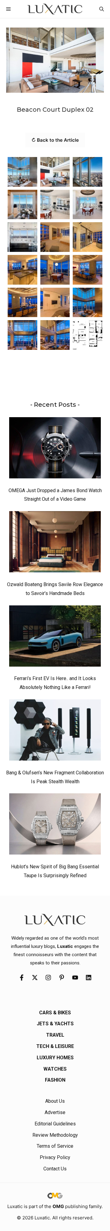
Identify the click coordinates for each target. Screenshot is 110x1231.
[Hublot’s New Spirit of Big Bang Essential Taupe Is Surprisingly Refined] (55, 825)
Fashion (55, 1080)
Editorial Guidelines (55, 1124)
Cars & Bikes (55, 1013)
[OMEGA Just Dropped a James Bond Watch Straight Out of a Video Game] (55, 449)
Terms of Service (55, 1146)
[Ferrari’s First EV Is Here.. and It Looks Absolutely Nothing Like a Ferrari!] (55, 637)
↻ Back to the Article (55, 140)
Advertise (55, 1112)
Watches (55, 1069)
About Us (55, 1101)
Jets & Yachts (55, 1024)
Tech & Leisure (55, 1046)
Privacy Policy (55, 1157)
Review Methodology (55, 1135)
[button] (101, 9)
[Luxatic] (55, 9)
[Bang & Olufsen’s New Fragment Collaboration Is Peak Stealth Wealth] (55, 731)
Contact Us (55, 1169)
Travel (55, 1035)
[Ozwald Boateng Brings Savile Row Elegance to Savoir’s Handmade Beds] (55, 543)
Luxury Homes (55, 1058)
